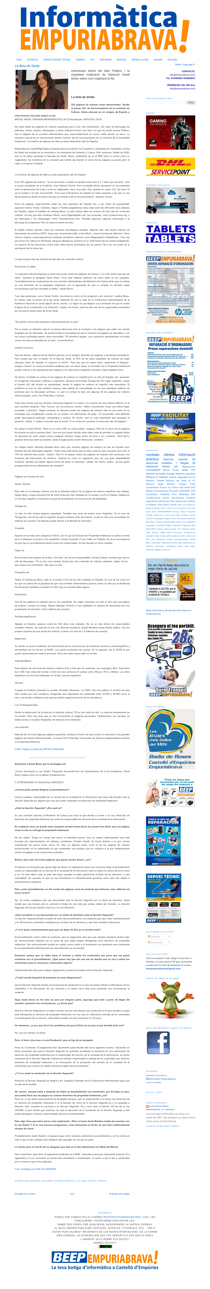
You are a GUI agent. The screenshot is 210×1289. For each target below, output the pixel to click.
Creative (181, 508)
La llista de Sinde (27, 66)
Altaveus (150, 484)
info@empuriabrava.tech (182, 88)
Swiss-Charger (170, 529)
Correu (175, 508)
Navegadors (151, 525)
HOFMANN (105, 59)
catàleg (175, 536)
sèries (180, 546)
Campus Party (187, 484)
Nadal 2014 (189, 487)
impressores (181, 501)
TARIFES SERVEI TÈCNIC (57, 59)
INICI (19, 59)
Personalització (161, 491)
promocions (159, 546)
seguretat (182, 477)
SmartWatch (152, 494)
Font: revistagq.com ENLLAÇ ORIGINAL (36, 1169)
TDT (179, 529)
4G (193, 481)
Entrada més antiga (119, 1193)
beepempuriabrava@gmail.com (126, 1217)
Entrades (155, 936)
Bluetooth (149, 508)
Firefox (175, 487)
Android (150, 473)
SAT (176, 466)
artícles (165, 498)
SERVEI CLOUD (139, 59)
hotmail (192, 539)
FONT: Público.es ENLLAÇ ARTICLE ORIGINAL (39, 749)
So (189, 481)
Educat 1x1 (165, 487)
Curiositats (160, 473)
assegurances (189, 532)
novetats (102, 1181)
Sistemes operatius (185, 473)
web (164, 550)
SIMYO (154, 529)
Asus (185, 505)
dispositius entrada (165, 539)
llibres (148, 543)
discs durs (150, 539)
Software (163, 477)
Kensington (158, 519)
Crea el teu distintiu (153, 1082)
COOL (163, 508)
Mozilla (167, 522)
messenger (155, 543)
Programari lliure (188, 525)
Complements (152, 487)
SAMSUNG (184, 491)
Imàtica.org (158, 515)
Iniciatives (185, 515)
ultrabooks (150, 550)
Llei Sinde (82, 1181)
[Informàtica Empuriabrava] (161, 1079)
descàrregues (178, 498)
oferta (175, 543)
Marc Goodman (156, 522)
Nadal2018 (191, 522)
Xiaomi (169, 532)
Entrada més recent (25, 1193)
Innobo (192, 515)
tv (147, 505)
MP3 (148, 522)
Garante (149, 515)
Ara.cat (191, 477)
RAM (148, 529)
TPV (92, 59)
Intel (181, 487)
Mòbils (173, 522)
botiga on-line (159, 536)
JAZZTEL (150, 519)
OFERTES (32, 59)
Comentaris (156, 942)
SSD (193, 491)
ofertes (169, 455)
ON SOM (172, 59)
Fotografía (191, 512)
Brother (157, 508)
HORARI (158, 59)
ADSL (180, 505)
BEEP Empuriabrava (159, 1106)
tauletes (191, 501)
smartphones (171, 546)
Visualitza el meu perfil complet (162, 1126)
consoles (181, 536)
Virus (174, 494)
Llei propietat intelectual (186, 519)
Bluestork (191, 505)
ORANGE (161, 525)
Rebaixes (150, 481)
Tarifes (184, 470)
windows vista (155, 505)
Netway (149, 491)
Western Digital (158, 532)
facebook (191, 498)
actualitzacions (153, 498)
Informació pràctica (65, 1181)
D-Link (188, 508)
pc (194, 543)
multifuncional (166, 543)
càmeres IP (190, 536)
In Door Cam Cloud (171, 515)
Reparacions (188, 466)
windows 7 (169, 463)
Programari (176, 525)
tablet (187, 546)
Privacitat (173, 491)
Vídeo (148, 532)
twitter (192, 546)
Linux (174, 519)
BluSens (171, 484)
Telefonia (185, 529)
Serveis (160, 529)
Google (170, 473)
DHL (193, 508)
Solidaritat (165, 494)
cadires (168, 536)
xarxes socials (170, 505)
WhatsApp (184, 494)
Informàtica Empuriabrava (156, 1075)
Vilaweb (160, 481)
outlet (180, 543)
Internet (183, 459)
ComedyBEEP (153, 470)
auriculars (150, 536)
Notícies (92, 1181)
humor (166, 466)
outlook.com (188, 543)
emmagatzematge (181, 539)
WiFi (193, 494)
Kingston (167, 519)
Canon (169, 508)
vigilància (158, 550)
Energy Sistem (179, 512)
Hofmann (170, 481)
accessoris (177, 532)
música (172, 477)
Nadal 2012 (181, 522)
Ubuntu (192, 529)
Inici (72, 1193)
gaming (162, 501)
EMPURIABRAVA (165, 512)
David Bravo (47, 1181)
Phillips (168, 525)
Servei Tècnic (171, 470)
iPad (172, 501)
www (168, 550)
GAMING (80, 59)
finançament (152, 501)
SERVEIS (121, 59)
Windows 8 (152, 477)
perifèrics (149, 546)
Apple (160, 484)
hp (168, 501)
